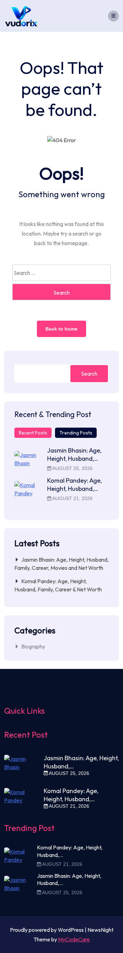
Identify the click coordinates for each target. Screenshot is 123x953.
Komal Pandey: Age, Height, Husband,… (74, 484)
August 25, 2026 (72, 468)
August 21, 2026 (72, 498)
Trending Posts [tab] (75, 433)
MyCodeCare (74, 939)
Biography (33, 646)
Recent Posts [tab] (33, 433)
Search (89, 373)
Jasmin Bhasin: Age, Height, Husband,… (74, 454)
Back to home (61, 329)
